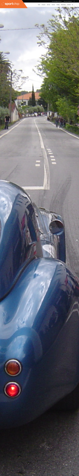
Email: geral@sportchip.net (56, 1)
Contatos (69, 4)
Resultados (63, 4)
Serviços (48, 4)
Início (39, 4)
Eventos (53, 4)
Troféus (58, 4)
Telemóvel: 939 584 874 (68, 1)
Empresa (43, 4)
